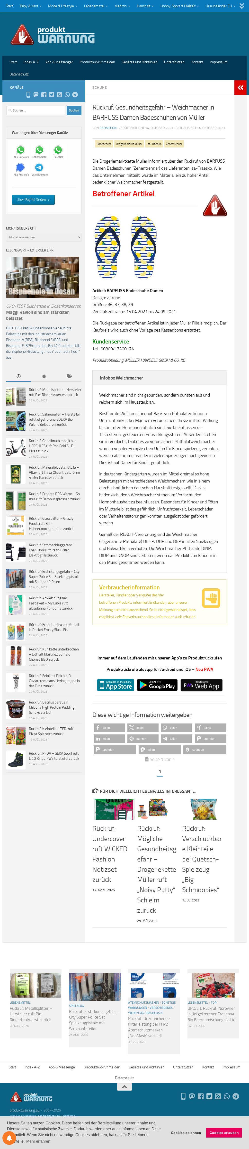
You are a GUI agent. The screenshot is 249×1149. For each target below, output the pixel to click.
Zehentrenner (174, 144)
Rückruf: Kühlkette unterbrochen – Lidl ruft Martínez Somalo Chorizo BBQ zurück (54, 654)
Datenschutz (19, 74)
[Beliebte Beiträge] (43, 376)
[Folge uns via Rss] (59, 95)
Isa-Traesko (154, 144)
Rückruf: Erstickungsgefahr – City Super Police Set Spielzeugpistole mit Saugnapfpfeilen (54, 576)
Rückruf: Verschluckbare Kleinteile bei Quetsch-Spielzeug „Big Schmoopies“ (202, 859)
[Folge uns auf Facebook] (44, 95)
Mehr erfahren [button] (38, 1141)
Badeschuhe (104, 144)
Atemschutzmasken (143, 1002)
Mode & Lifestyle (61, 6)
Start (9, 6)
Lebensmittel (94, 6)
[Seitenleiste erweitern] (240, 87)
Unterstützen (174, 62)
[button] (109, 727)
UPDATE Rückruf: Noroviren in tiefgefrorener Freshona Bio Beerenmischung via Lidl (211, 1014)
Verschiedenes (161, 1008)
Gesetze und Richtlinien (139, 62)
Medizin (121, 6)
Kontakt (197, 62)
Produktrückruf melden (97, 62)
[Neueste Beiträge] (18, 376)
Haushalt (143, 6)
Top (214, 1002)
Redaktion (107, 128)
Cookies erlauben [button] (224, 1133)
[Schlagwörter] (68, 376)
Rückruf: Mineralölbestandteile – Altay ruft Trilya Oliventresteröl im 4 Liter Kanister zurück (54, 472)
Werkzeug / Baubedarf (145, 1013)
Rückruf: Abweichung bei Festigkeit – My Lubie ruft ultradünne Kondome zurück (50, 603)
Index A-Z (31, 62)
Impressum (219, 62)
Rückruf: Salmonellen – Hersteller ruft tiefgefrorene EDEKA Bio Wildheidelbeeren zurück (54, 419)
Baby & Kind (29, 6)
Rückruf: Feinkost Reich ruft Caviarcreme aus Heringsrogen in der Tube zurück (54, 681)
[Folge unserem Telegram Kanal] (75, 95)
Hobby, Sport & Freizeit (178, 6)
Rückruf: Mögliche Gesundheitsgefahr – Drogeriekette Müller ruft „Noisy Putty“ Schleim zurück (156, 869)
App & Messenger (59, 62)
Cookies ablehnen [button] (186, 1133)
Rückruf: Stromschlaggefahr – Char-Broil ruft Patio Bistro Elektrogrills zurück (52, 550)
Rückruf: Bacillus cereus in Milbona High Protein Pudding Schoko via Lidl (51, 707)
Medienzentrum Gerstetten (56, 1116)
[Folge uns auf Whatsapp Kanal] (67, 95)
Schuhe (99, 87)
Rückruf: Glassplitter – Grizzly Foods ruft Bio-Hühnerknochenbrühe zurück (51, 523)
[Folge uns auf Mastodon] (36, 95)
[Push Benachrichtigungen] (9, 1138)
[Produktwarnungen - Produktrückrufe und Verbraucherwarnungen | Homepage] (53, 34)
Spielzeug (76, 1006)
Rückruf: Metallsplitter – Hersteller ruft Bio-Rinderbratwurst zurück (31, 1014)
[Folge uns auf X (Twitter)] (51, 95)
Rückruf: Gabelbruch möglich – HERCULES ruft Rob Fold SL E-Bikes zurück (52, 446)
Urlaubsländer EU (219, 6)
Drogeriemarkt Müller (129, 144)
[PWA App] (28, 95)
